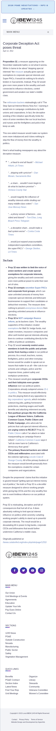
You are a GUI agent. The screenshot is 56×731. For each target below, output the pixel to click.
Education (10, 603)
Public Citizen (14, 433)
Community (34, 687)
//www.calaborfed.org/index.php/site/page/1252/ (25, 542)
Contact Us (10, 613)
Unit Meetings (11, 693)
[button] (28, 32)
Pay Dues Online (13, 610)
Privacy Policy (24, 719)
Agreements (11, 600)
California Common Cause (28, 440)
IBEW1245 (31, 21)
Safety (8, 653)
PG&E (8, 636)
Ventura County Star (17, 190)
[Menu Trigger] (4, 20)
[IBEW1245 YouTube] (32, 570)
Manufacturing (11, 647)
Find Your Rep (12, 690)
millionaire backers (15, 102)
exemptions (13, 328)
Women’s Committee (38, 693)
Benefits (9, 676)
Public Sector (11, 650)
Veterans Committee (38, 690)
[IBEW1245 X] (23, 570)
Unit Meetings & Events (16, 596)
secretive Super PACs (36, 288)
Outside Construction (15, 640)
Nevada (9, 643)
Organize (33, 676)
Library (32, 680)
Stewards (33, 683)
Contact (14, 719)
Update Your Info (13, 606)
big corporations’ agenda (19, 399)
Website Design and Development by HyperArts (28, 722)
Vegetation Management (16, 657)
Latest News (11, 687)
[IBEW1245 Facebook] (14, 570)
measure (19, 72)
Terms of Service (37, 719)
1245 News (10, 633)
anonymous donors (34, 308)
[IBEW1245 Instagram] (41, 570)
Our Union (10, 593)
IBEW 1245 (28, 556)
